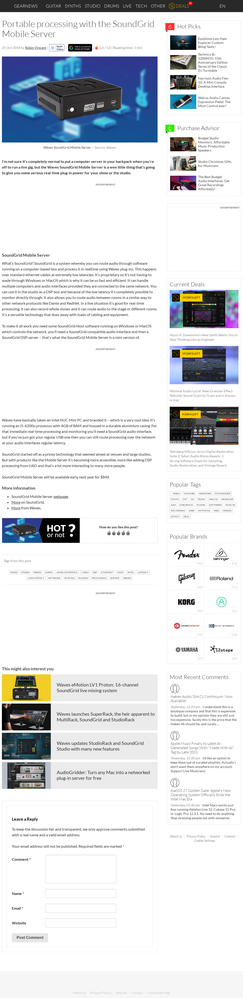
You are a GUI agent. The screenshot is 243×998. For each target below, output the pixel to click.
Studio (92, 6)
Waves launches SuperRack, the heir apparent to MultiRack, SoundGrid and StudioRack (106, 716)
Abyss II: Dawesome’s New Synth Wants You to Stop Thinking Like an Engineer (204, 318)
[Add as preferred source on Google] (80, 48)
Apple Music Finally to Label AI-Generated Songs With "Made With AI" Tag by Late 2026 (202, 747)
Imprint (215, 836)
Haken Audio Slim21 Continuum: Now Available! (202, 698)
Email (17, 908)
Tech (141, 6)
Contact (229, 836)
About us (176, 836)
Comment (21, 859)
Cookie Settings (204, 840)
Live (127, 6)
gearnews (25, 6)
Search (235, 6)
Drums (111, 6)
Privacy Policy (196, 836)
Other (158, 6)
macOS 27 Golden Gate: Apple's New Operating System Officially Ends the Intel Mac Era (201, 794)
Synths (73, 6)
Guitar (53, 6)
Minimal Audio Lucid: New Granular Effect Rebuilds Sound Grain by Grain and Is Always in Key (202, 377)
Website (19, 923)
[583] (187, 578)
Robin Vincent (35, 48)
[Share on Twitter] (148, 561)
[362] (221, 601)
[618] (221, 554)
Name (18, 893)
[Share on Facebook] (130, 561)
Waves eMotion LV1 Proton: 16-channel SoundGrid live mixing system (97, 687)
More (15, 502)
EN (223, 6)
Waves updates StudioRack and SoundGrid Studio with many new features (100, 746)
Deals (182, 6)
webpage (60, 496)
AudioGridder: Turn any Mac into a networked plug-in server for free (103, 775)
